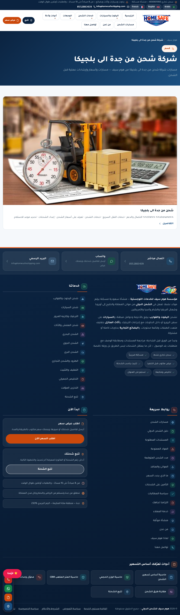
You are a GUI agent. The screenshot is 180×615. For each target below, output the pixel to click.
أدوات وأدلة (51, 16)
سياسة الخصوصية (28, 609)
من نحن (107, 25)
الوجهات (67, 16)
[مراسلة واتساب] (8, 588)
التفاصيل (168, 223)
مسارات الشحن (125, 25)
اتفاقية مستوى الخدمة (95, 609)
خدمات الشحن (85, 16)
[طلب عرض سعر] (8, 597)
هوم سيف (172, 40)
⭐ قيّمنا (12, 573)
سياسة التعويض (72, 609)
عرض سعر (10, 20)
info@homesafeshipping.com (110, 6)
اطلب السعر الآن (45, 438)
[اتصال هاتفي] (8, 579)
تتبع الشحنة (45, 469)
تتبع (27, 20)
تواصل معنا (90, 25)
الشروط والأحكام (50, 609)
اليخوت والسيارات (109, 16)
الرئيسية (129, 16)
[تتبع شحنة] (8, 606)
